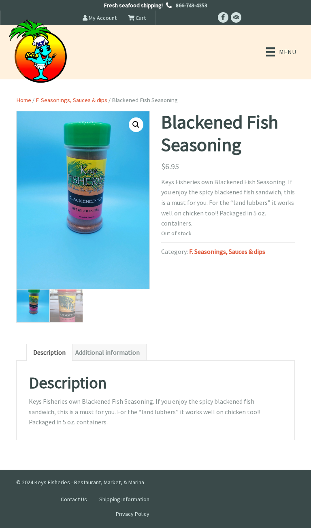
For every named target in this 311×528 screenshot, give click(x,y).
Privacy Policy (132, 513)
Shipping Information (124, 499)
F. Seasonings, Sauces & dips (71, 100)
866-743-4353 (191, 5)
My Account (102, 17)
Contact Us (74, 499)
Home (23, 100)
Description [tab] (49, 352)
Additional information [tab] (107, 352)
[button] (136, 124)
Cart (140, 17)
